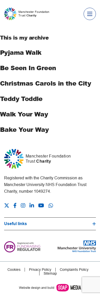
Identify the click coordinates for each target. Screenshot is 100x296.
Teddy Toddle (21, 98)
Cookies (14, 270)
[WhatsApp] (50, 205)
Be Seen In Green (28, 67)
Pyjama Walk (20, 52)
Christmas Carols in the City (45, 83)
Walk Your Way (24, 114)
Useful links (15, 223)
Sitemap (50, 273)
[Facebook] (15, 206)
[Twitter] (7, 206)
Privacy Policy (40, 270)
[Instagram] (23, 206)
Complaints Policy (74, 270)
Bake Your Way (24, 129)
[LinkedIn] (31, 206)
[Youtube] (41, 206)
